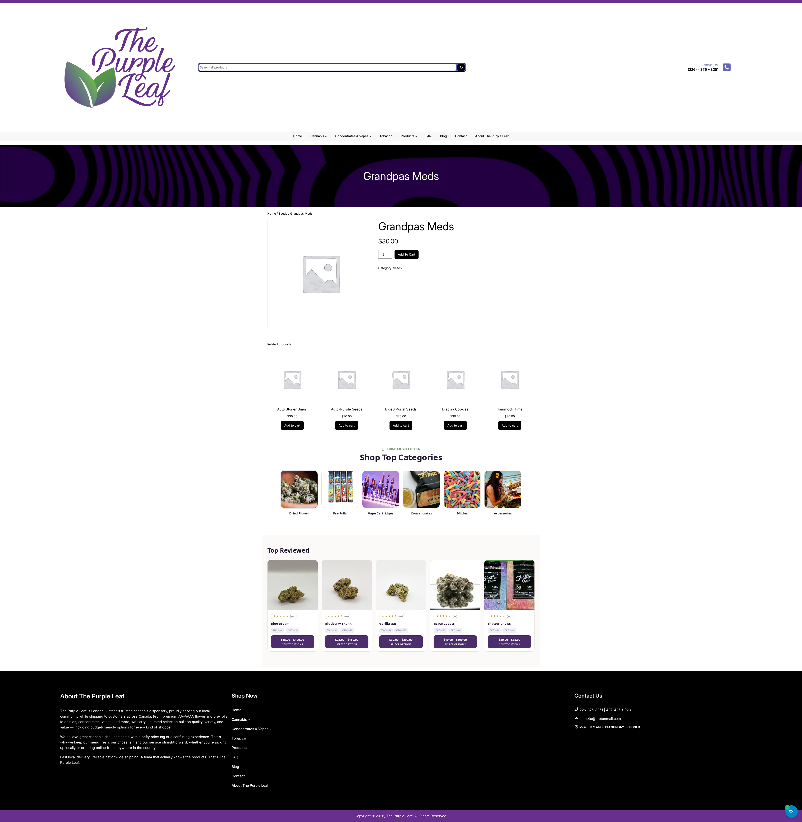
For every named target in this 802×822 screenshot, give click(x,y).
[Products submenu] (416, 136)
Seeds (283, 213)
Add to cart (406, 254)
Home (271, 213)
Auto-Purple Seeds (346, 409)
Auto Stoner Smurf (292, 409)
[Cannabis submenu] (326, 136)
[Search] (461, 67)
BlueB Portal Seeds (401, 409)
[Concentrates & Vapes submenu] (370, 136)
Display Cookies (455, 409)
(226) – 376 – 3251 (703, 69)
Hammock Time (510, 409)
